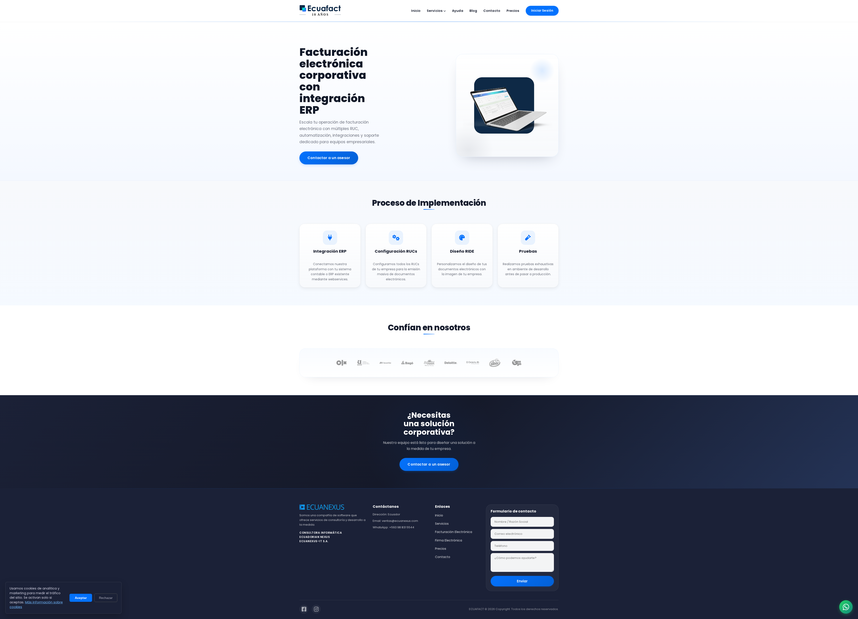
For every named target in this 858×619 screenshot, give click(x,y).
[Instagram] (316, 609)
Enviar (522, 581)
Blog (473, 10)
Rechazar (106, 598)
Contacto (491, 10)
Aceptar (81, 598)
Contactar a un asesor (328, 157)
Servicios (435, 10)
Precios (513, 10)
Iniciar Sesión (542, 10)
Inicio (416, 10)
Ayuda (457, 10)
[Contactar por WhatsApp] (846, 607)
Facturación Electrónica (453, 532)
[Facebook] (303, 609)
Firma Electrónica (448, 540)
